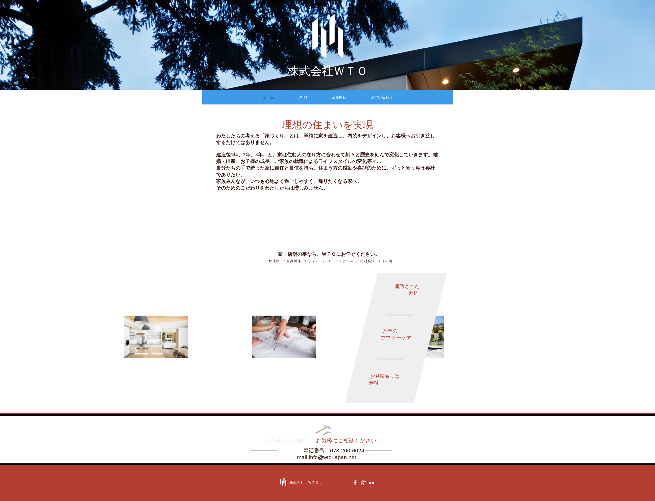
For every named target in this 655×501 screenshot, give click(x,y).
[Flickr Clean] (371, 482)
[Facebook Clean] (355, 482)
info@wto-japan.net (332, 457)
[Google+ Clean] (363, 482)
